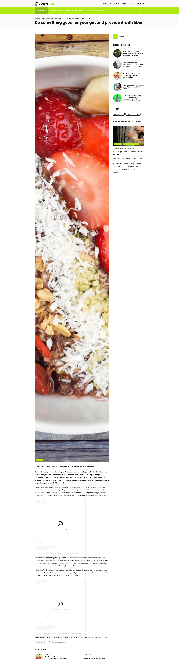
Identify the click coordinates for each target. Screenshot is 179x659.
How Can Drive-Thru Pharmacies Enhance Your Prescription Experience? (133, 64)
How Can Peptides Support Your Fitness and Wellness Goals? (133, 87)
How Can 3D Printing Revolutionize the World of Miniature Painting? (133, 53)
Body (124, 4)
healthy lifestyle (133, 114)
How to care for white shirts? (61, 11)
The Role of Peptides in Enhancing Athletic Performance (132, 76)
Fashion (104, 4)
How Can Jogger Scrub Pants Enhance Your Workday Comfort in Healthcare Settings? (132, 98)
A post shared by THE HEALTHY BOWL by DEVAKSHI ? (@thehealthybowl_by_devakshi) (64, 633)
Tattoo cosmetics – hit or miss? (126, 152)
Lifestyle (140, 4)
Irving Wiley (50, 466)
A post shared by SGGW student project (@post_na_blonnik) (60, 553)
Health (131, 4)
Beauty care (114, 4)
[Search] (115, 36)
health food (118, 114)
